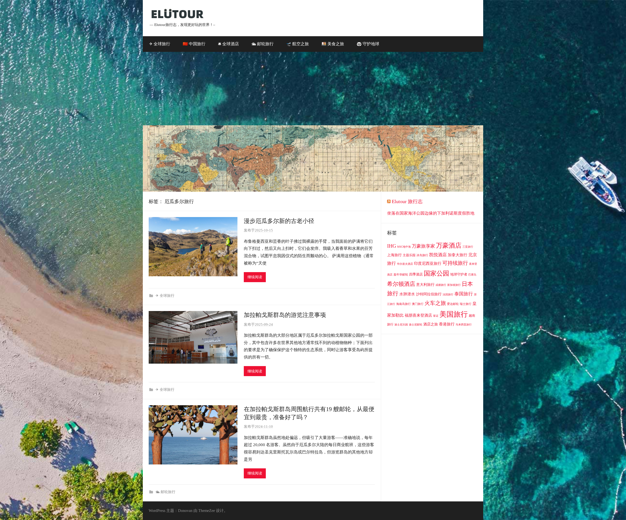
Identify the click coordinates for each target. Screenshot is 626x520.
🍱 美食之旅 (332, 44)
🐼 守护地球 (368, 44)
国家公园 (436, 273)
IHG (391, 246)
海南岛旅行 (403, 304)
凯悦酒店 (438, 254)
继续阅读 (254, 277)
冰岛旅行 (422, 255)
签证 (435, 315)
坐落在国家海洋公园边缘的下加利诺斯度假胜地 (430, 213)
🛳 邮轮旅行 (262, 44)
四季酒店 (416, 274)
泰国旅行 (463, 293)
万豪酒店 (448, 245)
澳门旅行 (418, 304)
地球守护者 (458, 274)
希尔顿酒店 (401, 284)
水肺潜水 (407, 294)
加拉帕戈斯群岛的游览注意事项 (285, 315)
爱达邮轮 (453, 304)
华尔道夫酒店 (405, 264)
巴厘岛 (472, 274)
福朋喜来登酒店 (418, 315)
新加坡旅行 (454, 285)
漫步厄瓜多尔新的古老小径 (279, 221)
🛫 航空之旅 (297, 44)
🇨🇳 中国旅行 (194, 44)
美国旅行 (453, 314)
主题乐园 (409, 255)
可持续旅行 (455, 263)
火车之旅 (435, 303)
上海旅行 (394, 255)
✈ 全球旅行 (159, 44)
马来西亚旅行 (464, 324)
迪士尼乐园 (401, 324)
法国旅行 (448, 294)
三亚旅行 (467, 246)
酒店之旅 (430, 324)
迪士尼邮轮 (415, 324)
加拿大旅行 (457, 255)
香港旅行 (447, 324)
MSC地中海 (404, 246)
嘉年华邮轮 (400, 274)
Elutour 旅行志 (407, 201)
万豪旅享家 (423, 246)
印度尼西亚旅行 (427, 263)
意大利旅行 (425, 285)
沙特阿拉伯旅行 (429, 294)
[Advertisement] (313, 88)
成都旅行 (441, 285)
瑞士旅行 (465, 304)
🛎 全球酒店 (228, 44)
